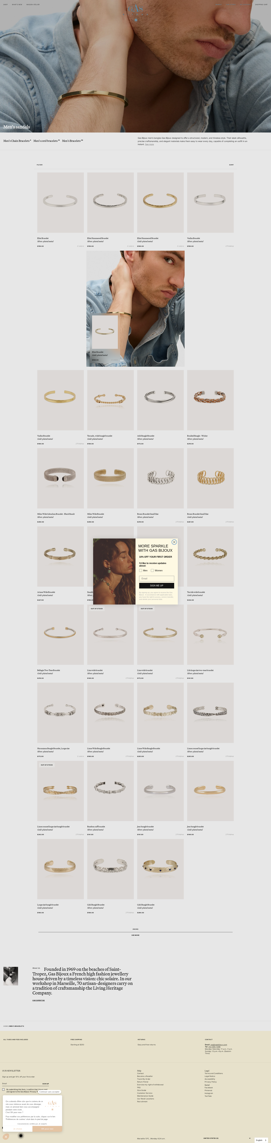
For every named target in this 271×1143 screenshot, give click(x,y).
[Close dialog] (174, 542)
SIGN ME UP (156, 585)
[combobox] (261, 1140)
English (259, 1140)
